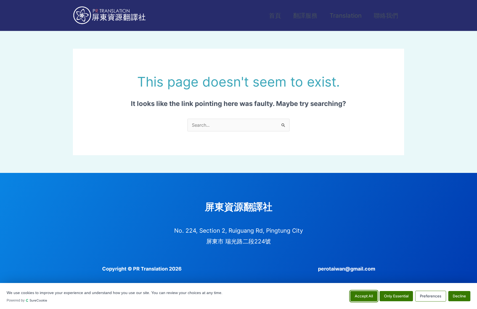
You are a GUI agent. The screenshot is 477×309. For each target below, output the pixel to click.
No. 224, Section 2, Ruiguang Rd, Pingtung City (238, 230)
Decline (459, 296)
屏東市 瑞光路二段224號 (238, 241)
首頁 (275, 15)
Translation (346, 15)
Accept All (364, 296)
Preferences (430, 296)
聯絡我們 (386, 15)
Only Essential (396, 296)
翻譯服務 (305, 15)
